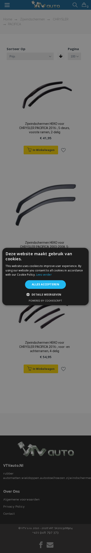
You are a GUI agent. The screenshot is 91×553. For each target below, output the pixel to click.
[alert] (45, 276)
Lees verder (44, 274)
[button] (45, 294)
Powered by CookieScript (45, 300)
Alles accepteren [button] (45, 284)
